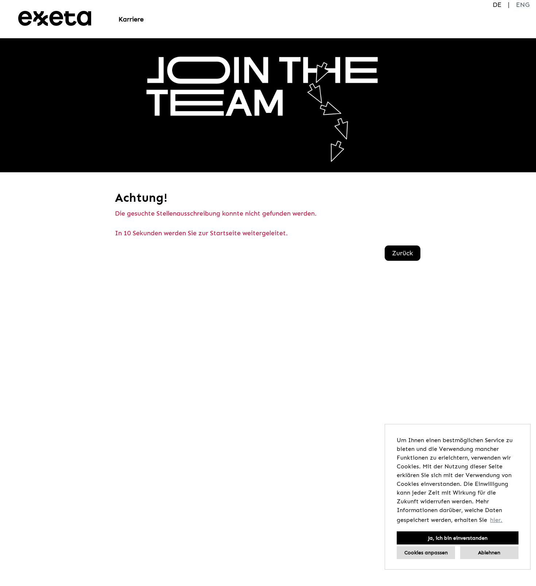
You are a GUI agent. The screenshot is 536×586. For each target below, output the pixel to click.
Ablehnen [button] (489, 552)
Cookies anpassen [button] (426, 552)
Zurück (402, 253)
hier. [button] (496, 519)
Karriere (131, 19)
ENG (522, 5)
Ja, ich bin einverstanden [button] (458, 538)
